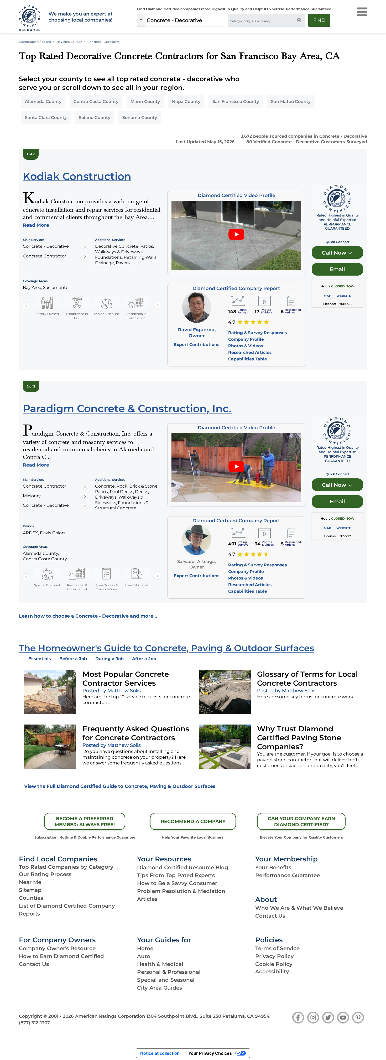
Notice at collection (160, 1053)
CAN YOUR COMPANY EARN (301, 821)
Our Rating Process (45, 874)
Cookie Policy (274, 964)
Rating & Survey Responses (257, 332)
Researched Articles (250, 352)
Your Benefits (273, 867)
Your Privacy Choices (210, 1053)
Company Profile (246, 339)
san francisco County (235, 101)
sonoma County (139, 117)
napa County (186, 101)
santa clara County (46, 117)
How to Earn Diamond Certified (61, 956)
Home (145, 948)
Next (158, 305)
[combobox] (185, 20)
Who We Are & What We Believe (299, 908)
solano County (94, 117)
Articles (147, 899)
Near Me (30, 882)
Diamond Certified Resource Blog (182, 867)
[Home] (30, 18)
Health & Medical (160, 964)
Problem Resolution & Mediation (181, 891)
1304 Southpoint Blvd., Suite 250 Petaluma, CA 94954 (208, 1016)
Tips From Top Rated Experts (176, 875)
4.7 (231, 554)
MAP (327, 296)
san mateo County (291, 101)
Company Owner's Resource (57, 948)
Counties (31, 898)
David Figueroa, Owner (197, 332)
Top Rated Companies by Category (66, 867)
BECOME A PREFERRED (85, 821)
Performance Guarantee (287, 875)
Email (337, 269)
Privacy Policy (274, 956)
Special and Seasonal (166, 980)
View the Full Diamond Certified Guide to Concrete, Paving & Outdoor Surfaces (119, 786)
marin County (145, 101)
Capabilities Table (247, 358)
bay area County (69, 42)
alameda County (43, 101)
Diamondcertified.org (35, 42)
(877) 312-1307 (34, 1022)
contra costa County (96, 101)
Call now (335, 253)
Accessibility (272, 971)
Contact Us (270, 916)
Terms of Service (277, 948)
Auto (143, 956)
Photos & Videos (245, 345)
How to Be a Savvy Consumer (177, 883)
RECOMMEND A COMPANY (193, 821)
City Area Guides (159, 988)
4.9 (231, 322)
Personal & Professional (169, 972)
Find (319, 20)
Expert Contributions (196, 344)
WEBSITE (343, 296)
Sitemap (30, 890)
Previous (26, 305)
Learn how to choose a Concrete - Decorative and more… (88, 616)
